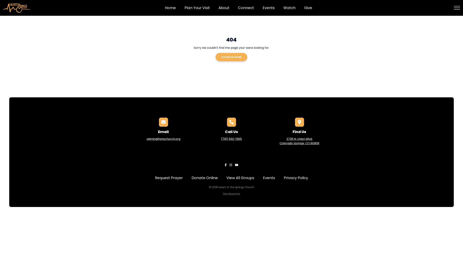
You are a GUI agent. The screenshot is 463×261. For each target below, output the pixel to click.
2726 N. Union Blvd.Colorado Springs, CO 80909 (299, 141)
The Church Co (231, 193)
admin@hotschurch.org (163, 139)
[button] (457, 8)
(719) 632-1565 (231, 139)
